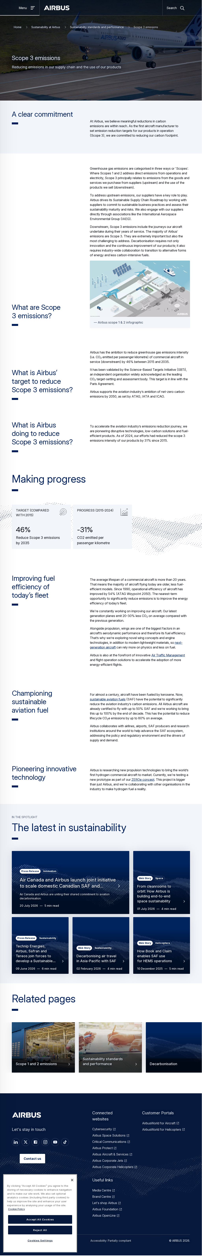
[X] (26, 1142)
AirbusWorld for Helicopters (161, 1129)
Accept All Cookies (40, 1219)
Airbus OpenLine (104, 1215)
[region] (40, 1213)
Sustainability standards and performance (97, 27)
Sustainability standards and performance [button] (103, 1061)
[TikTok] (65, 1142)
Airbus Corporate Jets (107, 1161)
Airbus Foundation (105, 1209)
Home (17, 27)
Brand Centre (101, 1197)
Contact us (32, 1159)
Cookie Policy (16, 1209)
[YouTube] (55, 1142)
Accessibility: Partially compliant (110, 1240)
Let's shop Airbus (104, 1203)
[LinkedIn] (16, 1142)
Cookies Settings (40, 1240)
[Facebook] (35, 1142)
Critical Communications (109, 1142)
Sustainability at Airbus (45, 27)
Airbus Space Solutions (109, 1135)
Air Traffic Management (168, 655)
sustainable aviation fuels (108, 699)
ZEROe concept (142, 780)
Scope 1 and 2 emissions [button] (36, 1064)
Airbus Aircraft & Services (110, 1154)
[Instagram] (45, 1142)
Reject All (40, 1230)
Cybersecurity (102, 1129)
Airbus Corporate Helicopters (112, 1167)
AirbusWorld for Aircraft (158, 1123)
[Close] (72, 1180)
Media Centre (101, 1190)
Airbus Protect (102, 1148)
